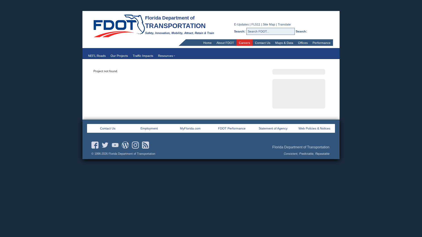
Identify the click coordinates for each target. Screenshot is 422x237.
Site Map (269, 24)
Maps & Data (284, 43)
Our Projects (119, 55)
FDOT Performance (232, 128)
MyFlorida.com (190, 128)
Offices (303, 43)
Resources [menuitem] (165, 55)
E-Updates (241, 24)
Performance (322, 43)
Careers (244, 43)
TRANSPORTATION (175, 25)
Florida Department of (170, 18)
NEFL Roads (97, 55)
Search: (240, 31)
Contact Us (262, 43)
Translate (284, 24)
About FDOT (225, 43)
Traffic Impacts (143, 55)
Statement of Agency (273, 128)
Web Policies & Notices (314, 128)
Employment (149, 128)
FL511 (255, 24)
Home (207, 43)
